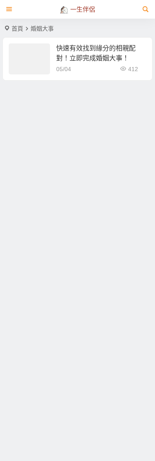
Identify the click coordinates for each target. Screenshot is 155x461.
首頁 (17, 28)
